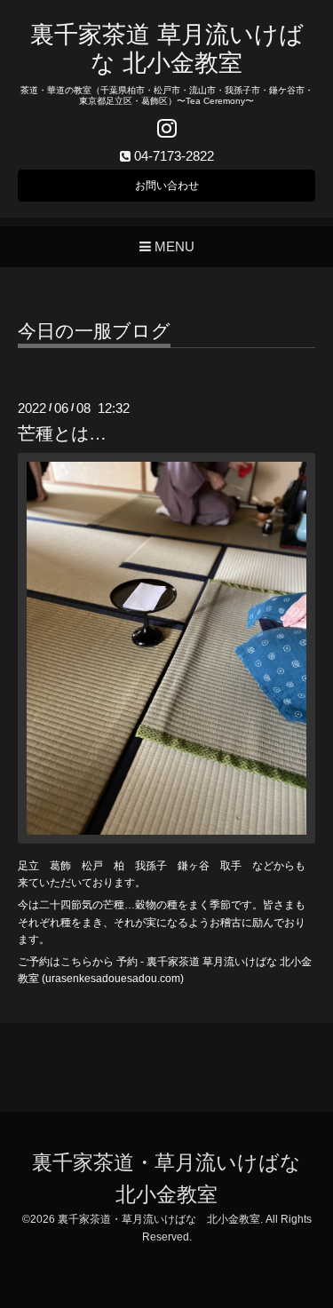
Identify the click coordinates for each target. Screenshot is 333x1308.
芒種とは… (62, 433)
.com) (170, 978)
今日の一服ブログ (94, 331)
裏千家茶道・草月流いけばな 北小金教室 (159, 1219)
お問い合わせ (167, 185)
